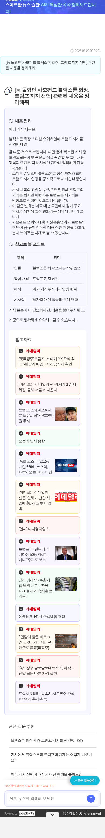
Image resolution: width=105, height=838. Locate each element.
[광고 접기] (52, 814)
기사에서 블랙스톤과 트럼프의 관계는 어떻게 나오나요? (51, 757)
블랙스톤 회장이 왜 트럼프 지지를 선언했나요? (47, 740)
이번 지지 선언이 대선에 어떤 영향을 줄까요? (45, 774)
